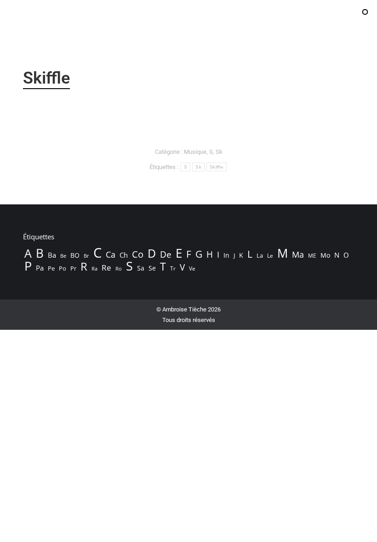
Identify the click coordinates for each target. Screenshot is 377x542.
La (260, 256)
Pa (40, 267)
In (226, 255)
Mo (325, 255)
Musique (195, 151)
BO (75, 255)
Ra (94, 268)
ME (312, 256)
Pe (51, 268)
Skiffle (216, 166)
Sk (219, 151)
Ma (298, 254)
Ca (110, 254)
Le (270, 256)
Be (63, 255)
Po (62, 268)
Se (152, 268)
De (165, 254)
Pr (73, 268)
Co (137, 254)
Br (86, 256)
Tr (173, 268)
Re (106, 267)
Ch (124, 255)
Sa (140, 268)
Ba (52, 255)
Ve (192, 268)
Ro (118, 268)
